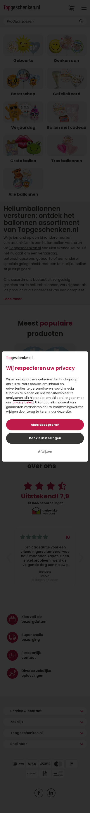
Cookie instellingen (45, 438)
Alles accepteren (45, 425)
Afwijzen (45, 451)
